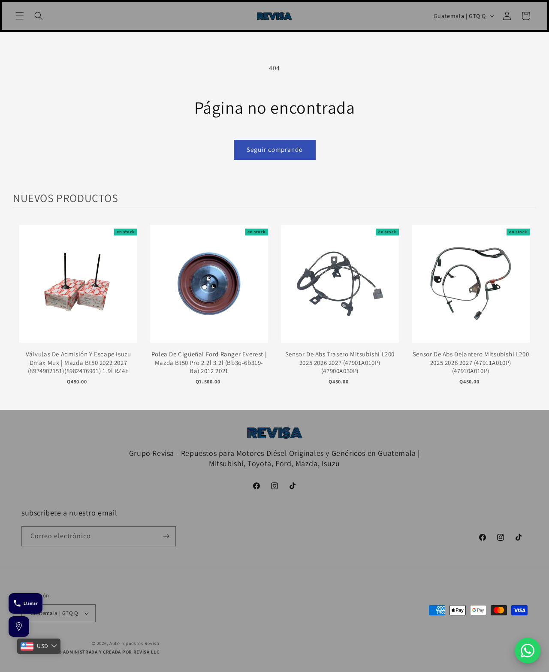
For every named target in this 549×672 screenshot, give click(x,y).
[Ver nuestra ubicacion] (19, 626)
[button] (19, 15)
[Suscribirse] (166, 536)
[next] (527, 310)
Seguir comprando (275, 149)
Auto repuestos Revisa (134, 643)
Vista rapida (78, 292)
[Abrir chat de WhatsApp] (527, 650)
